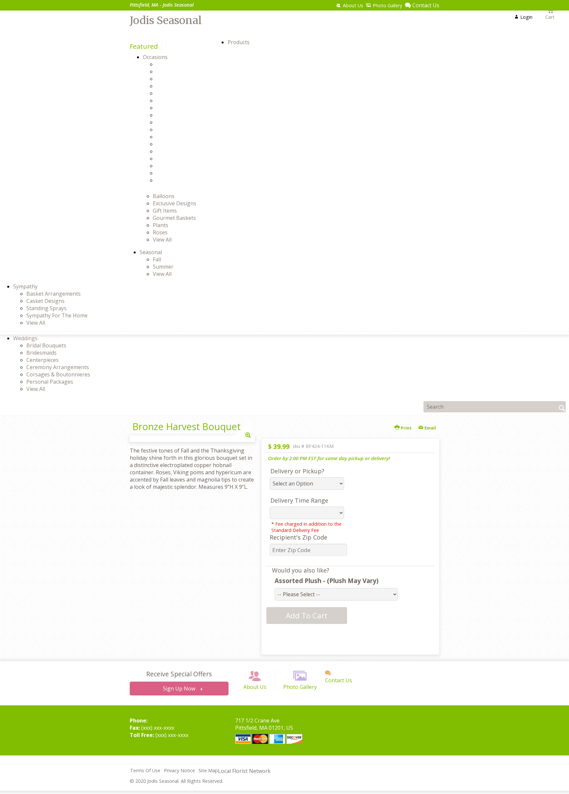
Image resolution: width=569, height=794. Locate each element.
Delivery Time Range (299, 500)
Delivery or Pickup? (297, 471)
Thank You (181, 165)
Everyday (179, 100)
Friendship (181, 115)
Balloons (164, 196)
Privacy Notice (179, 770)
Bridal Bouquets (46, 345)
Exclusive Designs (174, 203)
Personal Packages (49, 381)
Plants (160, 225)
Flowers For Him (187, 107)
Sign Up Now (179, 688)
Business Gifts (185, 86)
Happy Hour (183, 129)
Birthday (178, 78)
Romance (179, 158)
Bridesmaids (41, 352)
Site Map (208, 770)
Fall (157, 259)
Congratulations (188, 93)
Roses (160, 232)
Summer (163, 266)
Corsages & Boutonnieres (58, 374)
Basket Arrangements (53, 293)
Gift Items (165, 210)
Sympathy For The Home (57, 315)
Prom (174, 144)
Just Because (183, 136)
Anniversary (182, 64)
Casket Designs (45, 301)
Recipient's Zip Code (298, 537)
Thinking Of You (188, 173)
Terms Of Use (145, 770)
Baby (174, 71)
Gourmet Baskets (174, 217)
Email (429, 428)
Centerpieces (42, 360)
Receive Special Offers (179, 673)
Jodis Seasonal (166, 20)
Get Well (178, 122)
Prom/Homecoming (192, 151)
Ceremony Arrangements (57, 367)
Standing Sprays (46, 308)
